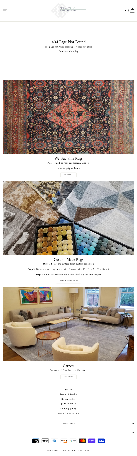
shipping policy (68, 409)
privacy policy (68, 404)
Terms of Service (68, 395)
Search (68, 390)
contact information (68, 413)
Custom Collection (68, 281)
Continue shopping (68, 51)
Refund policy (68, 399)
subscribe (68, 423)
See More (68, 376)
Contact (68, 174)
